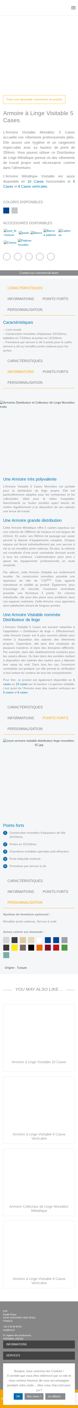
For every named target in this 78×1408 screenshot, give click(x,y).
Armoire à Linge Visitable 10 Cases (39, 1062)
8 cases (22, 692)
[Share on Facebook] (6, 256)
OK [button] (18, 1396)
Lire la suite (39, 1030)
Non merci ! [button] (34, 1396)
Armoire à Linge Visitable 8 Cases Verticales (39, 1281)
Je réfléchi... (55, 1396)
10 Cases (35, 181)
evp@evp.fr (9, 1330)
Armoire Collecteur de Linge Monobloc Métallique (39, 1209)
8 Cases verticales (32, 186)
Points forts (55, 299)
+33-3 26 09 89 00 (12, 1326)
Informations (20, 299)
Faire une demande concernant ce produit (34, 99)
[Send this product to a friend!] (50, 256)
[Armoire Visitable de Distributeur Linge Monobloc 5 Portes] (39, 51)
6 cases (8, 692)
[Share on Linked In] (39, 256)
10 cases (22, 684)
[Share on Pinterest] (28, 256)
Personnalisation (24, 310)
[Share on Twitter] (17, 256)
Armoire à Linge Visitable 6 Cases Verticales (39, 1136)
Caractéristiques (25, 288)
